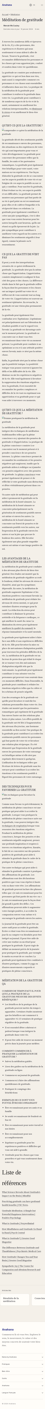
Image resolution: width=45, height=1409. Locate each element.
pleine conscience (26, 474)
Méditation (15, 14)
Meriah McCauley (11, 25)
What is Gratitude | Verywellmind (18, 1223)
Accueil (5, 14)
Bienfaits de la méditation (11, 1300)
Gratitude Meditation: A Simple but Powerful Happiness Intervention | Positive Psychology (19, 1214)
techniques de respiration (14, 825)
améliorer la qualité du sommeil (17, 628)
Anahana (7, 5)
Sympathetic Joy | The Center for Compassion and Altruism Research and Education (21, 1269)
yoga (32, 963)
